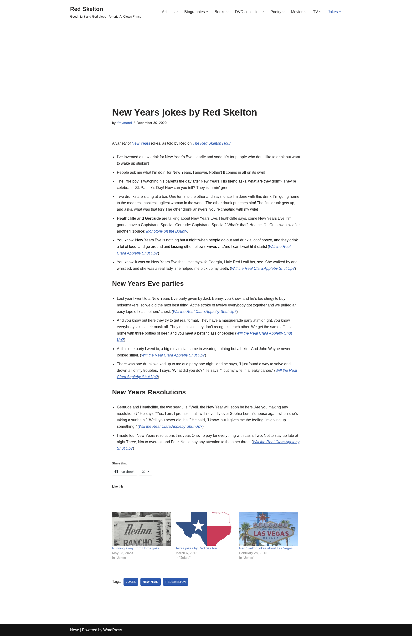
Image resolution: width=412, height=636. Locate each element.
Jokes (131, 582)
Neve (74, 630)
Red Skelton (175, 582)
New (136, 143)
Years (145, 143)
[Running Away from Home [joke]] (141, 529)
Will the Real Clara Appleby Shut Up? (263, 268)
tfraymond (124, 123)
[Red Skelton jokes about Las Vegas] (268, 529)
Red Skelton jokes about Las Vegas (266, 548)
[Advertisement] (206, 71)
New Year (150, 582)
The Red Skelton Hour (212, 143)
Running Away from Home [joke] (136, 548)
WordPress (112, 630)
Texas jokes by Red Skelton (196, 548)
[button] (177, 12)
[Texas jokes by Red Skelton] (204, 529)
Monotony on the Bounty (166, 231)
